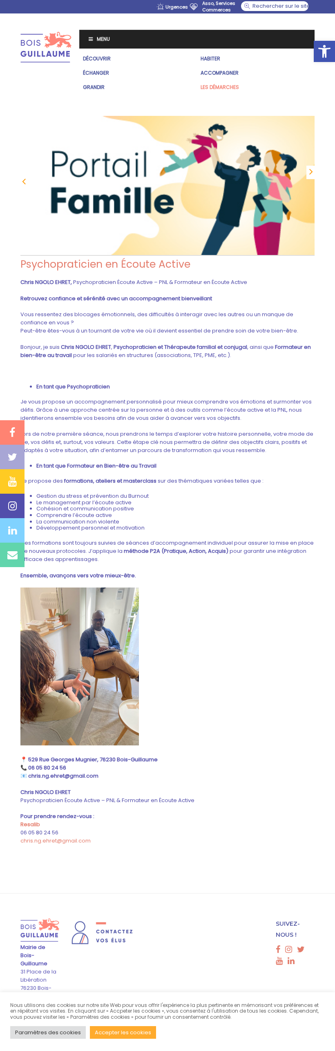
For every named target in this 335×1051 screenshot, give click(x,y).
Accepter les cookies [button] (123, 1032)
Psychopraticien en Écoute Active (105, 264)
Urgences (176, 7)
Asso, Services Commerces (218, 6)
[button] (324, 51)
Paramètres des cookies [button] (48, 1032)
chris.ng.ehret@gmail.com (55, 841)
